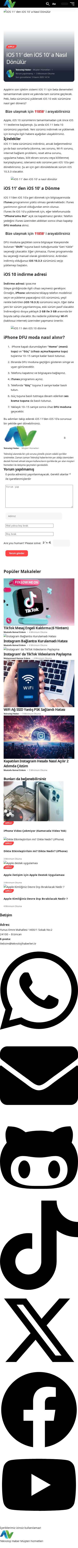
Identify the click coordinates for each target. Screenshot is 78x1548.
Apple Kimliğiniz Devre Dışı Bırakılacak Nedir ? (36, 898)
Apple (11, 46)
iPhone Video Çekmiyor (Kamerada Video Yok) (35, 830)
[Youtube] (39, 1518)
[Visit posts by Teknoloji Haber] (10, 73)
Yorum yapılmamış (24, 73)
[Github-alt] (39, 1198)
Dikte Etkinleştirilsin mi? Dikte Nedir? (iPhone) (35, 851)
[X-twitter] (39, 1368)
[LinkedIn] (58, 438)
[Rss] (64, 438)
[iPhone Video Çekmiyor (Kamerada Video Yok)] (33, 801)
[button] (47, 4)
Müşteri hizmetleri (31, 1541)
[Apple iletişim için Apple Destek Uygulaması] (21, 863)
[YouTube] (50, 438)
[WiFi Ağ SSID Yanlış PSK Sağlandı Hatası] (39, 683)
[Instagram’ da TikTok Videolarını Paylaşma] (31, 649)
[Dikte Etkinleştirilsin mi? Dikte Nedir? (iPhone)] (34, 839)
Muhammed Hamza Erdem (17, 658)
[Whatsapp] (39, 1034)
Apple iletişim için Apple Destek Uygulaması (34, 875)
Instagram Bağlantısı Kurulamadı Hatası (35, 641)
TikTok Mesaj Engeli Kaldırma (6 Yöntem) (36, 628)
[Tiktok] (39, 1289)
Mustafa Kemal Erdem (15, 632)
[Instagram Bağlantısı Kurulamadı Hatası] (30, 636)
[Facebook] (42, 438)
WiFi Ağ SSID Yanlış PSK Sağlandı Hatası (34, 709)
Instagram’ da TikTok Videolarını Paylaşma (37, 654)
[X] (46, 438)
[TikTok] (54, 438)
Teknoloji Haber (23, 69)
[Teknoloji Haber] (10, 4)
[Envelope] (39, 1113)
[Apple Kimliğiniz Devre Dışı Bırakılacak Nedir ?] (34, 886)
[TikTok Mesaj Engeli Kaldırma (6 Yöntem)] (39, 601)
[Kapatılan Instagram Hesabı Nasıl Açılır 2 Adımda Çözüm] (39, 737)
